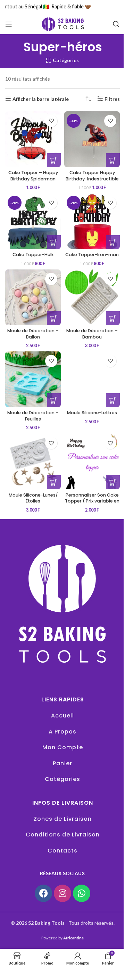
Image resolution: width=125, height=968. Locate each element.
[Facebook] (43, 893)
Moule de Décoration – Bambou (92, 334)
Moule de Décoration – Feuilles (33, 416)
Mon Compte (62, 747)
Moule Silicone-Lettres (92, 413)
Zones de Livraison (63, 819)
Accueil (62, 716)
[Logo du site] (62, 24)
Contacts (62, 851)
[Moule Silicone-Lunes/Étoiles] (33, 461)
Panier (62, 763)
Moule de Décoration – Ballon (33, 334)
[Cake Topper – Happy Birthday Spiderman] (33, 139)
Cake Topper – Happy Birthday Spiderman (33, 176)
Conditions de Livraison (63, 835)
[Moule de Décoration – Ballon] (33, 297)
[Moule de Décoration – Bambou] (92, 297)
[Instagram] (62, 893)
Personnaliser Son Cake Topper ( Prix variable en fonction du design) (92, 501)
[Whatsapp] (81, 893)
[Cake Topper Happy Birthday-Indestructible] (92, 139)
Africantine (73, 938)
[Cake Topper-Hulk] (33, 221)
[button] (54, 160)
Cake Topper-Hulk (33, 255)
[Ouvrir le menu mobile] (9, 24)
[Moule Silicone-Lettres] (92, 379)
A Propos (62, 732)
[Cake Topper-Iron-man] (92, 221)
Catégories (62, 779)
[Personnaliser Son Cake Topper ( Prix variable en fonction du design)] (92, 461)
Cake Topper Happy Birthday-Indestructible (92, 176)
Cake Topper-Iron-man (92, 255)
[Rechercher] (116, 24)
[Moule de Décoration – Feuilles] (33, 379)
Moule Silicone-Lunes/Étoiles (33, 498)
